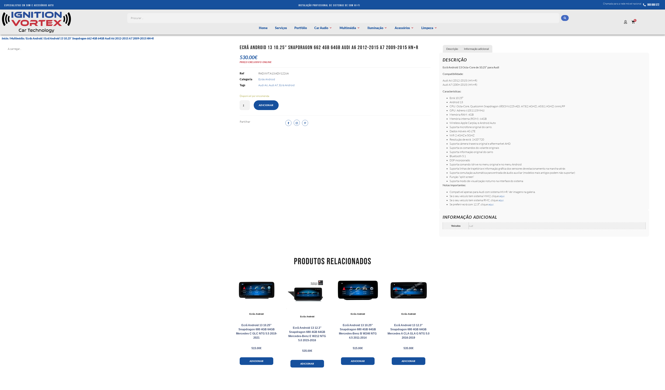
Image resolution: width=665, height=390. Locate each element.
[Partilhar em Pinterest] (305, 123)
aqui (501, 196)
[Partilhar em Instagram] (297, 123)
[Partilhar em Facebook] (288, 123)
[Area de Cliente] (626, 22)
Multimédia (17, 38)
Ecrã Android (287, 85)
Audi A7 (273, 85)
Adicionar (266, 105)
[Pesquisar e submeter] (565, 18)
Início (5, 38)
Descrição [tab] (452, 48)
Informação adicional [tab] (476, 48)
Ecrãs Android (34, 38)
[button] (323, 28)
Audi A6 (263, 85)
